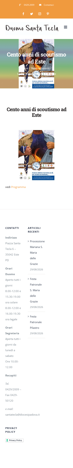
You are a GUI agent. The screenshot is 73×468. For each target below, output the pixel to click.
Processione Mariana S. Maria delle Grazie (36, 252)
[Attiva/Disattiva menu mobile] (66, 27)
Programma (18, 187)
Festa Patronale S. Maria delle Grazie (36, 290)
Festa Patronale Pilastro (36, 322)
